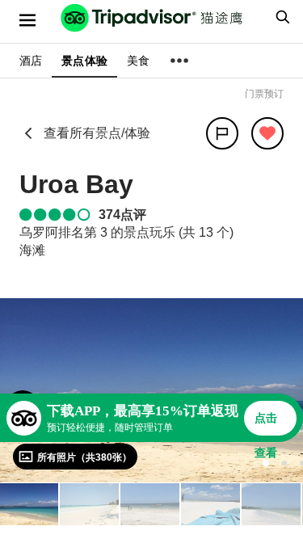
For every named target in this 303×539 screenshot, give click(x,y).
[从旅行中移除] (267, 133)
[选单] (27, 20)
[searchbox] (280, 17)
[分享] (222, 133)
